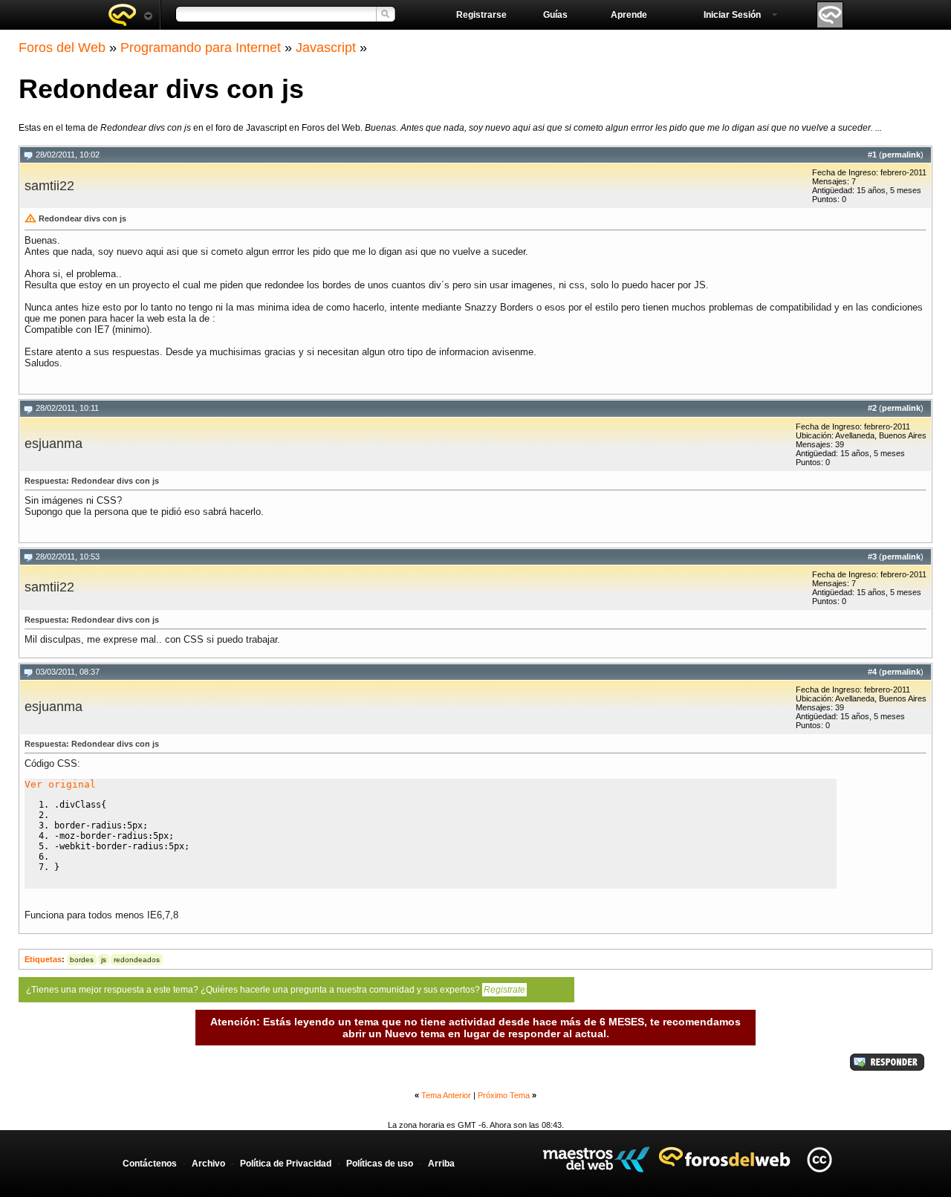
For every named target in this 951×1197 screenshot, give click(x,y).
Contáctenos (150, 1163)
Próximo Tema (504, 1095)
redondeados (137, 960)
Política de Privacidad (285, 1163)
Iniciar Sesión (732, 15)
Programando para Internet (200, 47)
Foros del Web (62, 47)
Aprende (629, 15)
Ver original (60, 784)
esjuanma (53, 443)
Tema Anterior (446, 1095)
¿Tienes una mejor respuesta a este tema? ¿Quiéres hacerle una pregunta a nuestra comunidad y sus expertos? (275, 989)
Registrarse (481, 15)
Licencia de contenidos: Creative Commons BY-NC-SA (819, 1159)
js (103, 960)
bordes (82, 960)
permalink (901, 154)
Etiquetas (43, 959)
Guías (555, 15)
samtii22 (49, 185)
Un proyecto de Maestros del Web (596, 1159)
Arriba (441, 1163)
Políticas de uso (379, 1163)
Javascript (326, 47)
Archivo (208, 1163)
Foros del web (130, 15)
